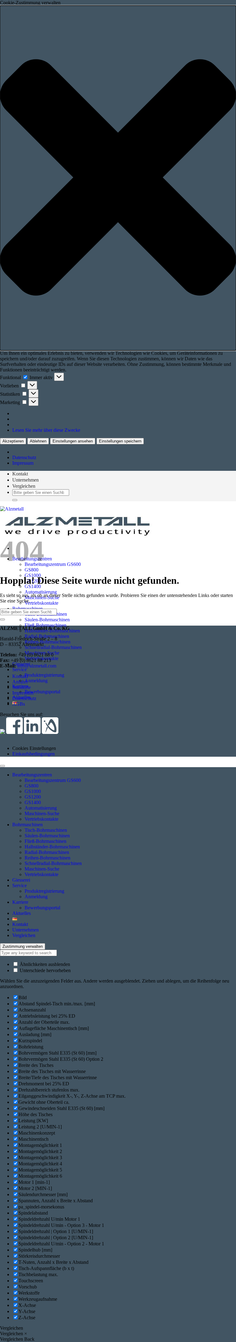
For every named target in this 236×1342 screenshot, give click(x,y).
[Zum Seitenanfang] (2, 766)
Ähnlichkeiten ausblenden (44, 964)
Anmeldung (36, 680)
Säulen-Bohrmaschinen (47, 619)
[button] (118, 178)
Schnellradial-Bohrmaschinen (53, 647)
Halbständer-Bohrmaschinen (52, 846)
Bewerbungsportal (42, 691)
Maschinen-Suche (42, 813)
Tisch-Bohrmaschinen (46, 830)
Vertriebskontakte (41, 603)
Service (19, 669)
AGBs (18, 704)
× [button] (25, 1333)
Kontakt (20, 473)
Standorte (21, 687)
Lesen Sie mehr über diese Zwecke (46, 430)
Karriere (20, 902)
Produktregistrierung (44, 675)
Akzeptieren (13, 441)
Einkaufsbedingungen (33, 753)
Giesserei (21, 880)
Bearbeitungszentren (32, 774)
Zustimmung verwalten (22, 946)
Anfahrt (19, 681)
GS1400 (33, 586)
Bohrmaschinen (27, 824)
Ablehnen (38, 441)
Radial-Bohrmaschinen (47, 852)
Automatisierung (41, 592)
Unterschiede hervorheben (44, 970)
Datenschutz (24, 457)
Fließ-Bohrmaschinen (45, 625)
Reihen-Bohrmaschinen (47, 641)
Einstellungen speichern (120, 441)
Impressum (22, 463)
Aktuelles (21, 913)
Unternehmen (25, 480)
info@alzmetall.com (36, 665)
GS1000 (33, 791)
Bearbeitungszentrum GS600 (53, 564)
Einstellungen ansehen (73, 441)
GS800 (31, 569)
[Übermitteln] (14, 500)
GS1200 (33, 796)
